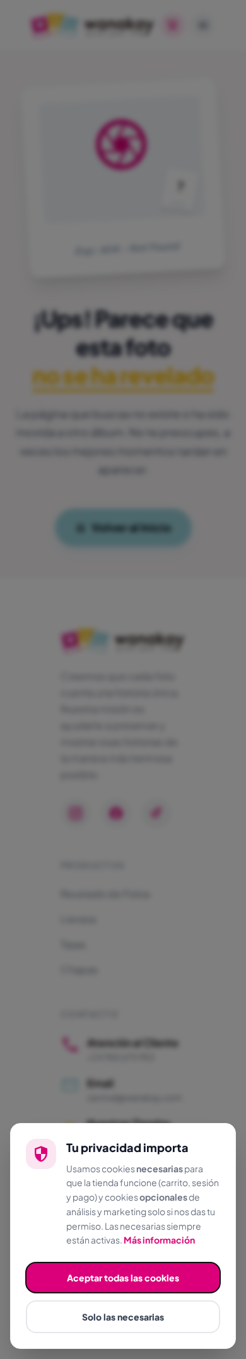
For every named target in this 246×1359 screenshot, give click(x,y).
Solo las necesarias (123, 1316)
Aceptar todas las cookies (123, 1277)
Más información (159, 1239)
